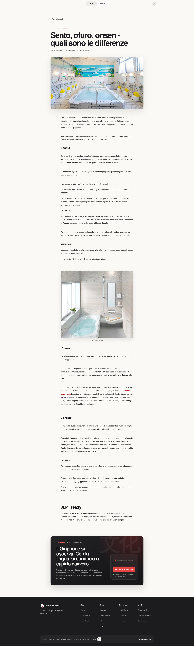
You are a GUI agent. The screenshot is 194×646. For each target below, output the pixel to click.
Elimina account (143, 621)
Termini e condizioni (144, 615)
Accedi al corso (124, 610)
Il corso (102, 4)
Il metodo (103, 610)
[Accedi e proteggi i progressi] (154, 3)
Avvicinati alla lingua (124, 569)
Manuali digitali (85, 621)
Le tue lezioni (123, 615)
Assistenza (122, 621)
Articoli (102, 621)
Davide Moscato (105, 615)
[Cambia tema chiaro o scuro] (99, 639)
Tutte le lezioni (85, 615)
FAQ (101, 626)
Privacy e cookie (143, 610)
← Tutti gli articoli (57, 19)
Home (92, 4)
